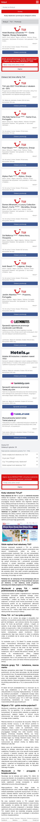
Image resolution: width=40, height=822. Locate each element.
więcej (34, 43)
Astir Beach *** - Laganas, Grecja (17, 266)
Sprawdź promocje (20, 407)
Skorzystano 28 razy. (8, 190)
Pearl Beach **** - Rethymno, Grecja (18, 148)
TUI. (3, 47)
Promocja (18, 22)
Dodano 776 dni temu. (22, 47)
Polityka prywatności (33, 818)
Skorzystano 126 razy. (8, 161)
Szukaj (20, 11)
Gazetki (12, 818)
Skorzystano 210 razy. (8, 48)
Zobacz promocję (20, 52)
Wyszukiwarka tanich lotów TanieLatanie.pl (14, 419)
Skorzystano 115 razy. (8, 133)
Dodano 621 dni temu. (22, 249)
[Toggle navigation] (37, 2)
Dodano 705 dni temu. (26, 370)
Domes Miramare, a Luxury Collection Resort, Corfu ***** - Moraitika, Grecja (19, 206)
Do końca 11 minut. (10, 47)
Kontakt (25, 820)
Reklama (15, 820)
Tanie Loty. (5, 401)
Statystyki (23, 818)
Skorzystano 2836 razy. (9, 403)
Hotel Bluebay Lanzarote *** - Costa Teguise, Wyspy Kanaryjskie (18, 34)
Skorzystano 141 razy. (8, 251)
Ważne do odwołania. (11, 100)
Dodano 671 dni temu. (27, 401)
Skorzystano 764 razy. (8, 102)
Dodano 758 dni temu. (28, 340)
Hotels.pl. (5, 370)
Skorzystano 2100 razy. (9, 372)
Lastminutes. (5, 340)
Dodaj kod (36, 820)
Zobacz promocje (20, 345)
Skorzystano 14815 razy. (9, 341)
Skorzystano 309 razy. (8, 434)
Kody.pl (4, 2)
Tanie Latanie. (6, 432)
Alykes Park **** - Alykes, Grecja (16, 176)
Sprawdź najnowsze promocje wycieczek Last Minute (15, 326)
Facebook (4, 820)
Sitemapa (17, 818)
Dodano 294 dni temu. (23, 100)
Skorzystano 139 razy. (8, 220)
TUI (11, 22)
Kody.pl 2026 (5, 818)
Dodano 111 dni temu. (29, 432)
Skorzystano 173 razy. (8, 280)
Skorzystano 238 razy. (8, 310)
